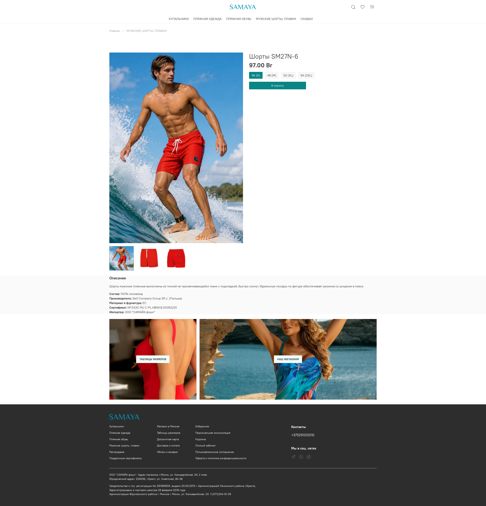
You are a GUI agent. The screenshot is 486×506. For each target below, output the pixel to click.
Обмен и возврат (167, 452)
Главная (114, 31)
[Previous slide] (115, 147)
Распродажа (116, 452)
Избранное (202, 426)
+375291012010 (302, 435)
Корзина (200, 439)
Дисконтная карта (168, 439)
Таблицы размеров (168, 432)
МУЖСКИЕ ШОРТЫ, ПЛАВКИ (276, 19)
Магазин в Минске (168, 426)
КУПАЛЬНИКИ (179, 19)
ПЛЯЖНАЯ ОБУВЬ (238, 19)
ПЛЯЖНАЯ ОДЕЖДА (207, 19)
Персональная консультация (212, 432)
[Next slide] (236, 147)
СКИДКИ (307, 19)
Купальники (116, 426)
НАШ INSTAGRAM (288, 359)
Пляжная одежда (119, 432)
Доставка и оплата (168, 445)
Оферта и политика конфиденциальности (220, 458)
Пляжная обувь (118, 439)
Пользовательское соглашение (214, 452)
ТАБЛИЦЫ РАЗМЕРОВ (153, 359)
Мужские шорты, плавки (124, 445)
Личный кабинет (205, 445)
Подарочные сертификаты (125, 458)
